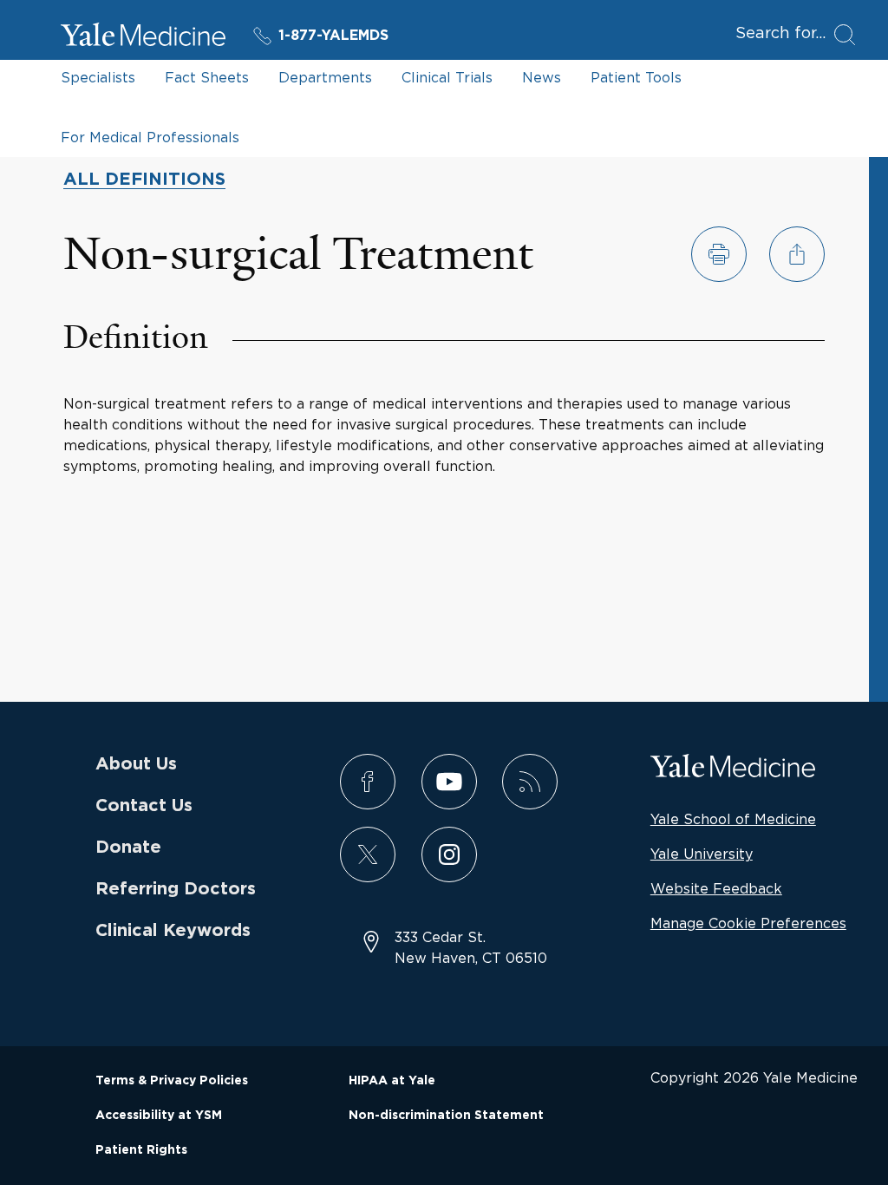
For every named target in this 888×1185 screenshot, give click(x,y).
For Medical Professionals (150, 137)
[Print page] (719, 254)
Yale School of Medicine (733, 819)
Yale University (701, 853)
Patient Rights (141, 1150)
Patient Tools (636, 77)
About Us (136, 764)
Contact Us (144, 806)
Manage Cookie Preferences (748, 923)
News (541, 77)
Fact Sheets (207, 77)
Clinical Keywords (173, 930)
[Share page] (797, 254)
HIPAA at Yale (392, 1081)
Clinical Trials (447, 77)
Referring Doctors (175, 889)
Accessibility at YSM (158, 1116)
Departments (325, 77)
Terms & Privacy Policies (171, 1081)
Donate (128, 847)
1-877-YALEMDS (333, 36)
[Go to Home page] (143, 37)
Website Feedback (716, 888)
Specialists (98, 77)
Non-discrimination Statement (446, 1116)
